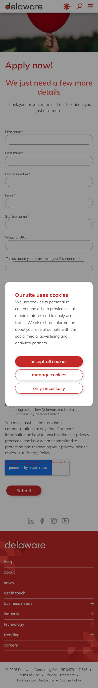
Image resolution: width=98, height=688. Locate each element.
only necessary (49, 388)
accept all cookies (49, 361)
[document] (49, 344)
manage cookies (49, 375)
